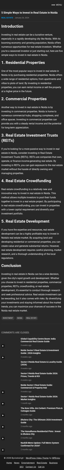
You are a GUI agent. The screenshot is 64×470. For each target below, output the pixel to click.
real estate (31, 318)
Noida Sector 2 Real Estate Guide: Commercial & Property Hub (37, 386)
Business (53, 462)
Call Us (41, 467)
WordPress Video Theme (37, 458)
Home (9, 462)
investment (8, 318)
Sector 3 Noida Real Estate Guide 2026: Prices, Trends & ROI (39, 375)
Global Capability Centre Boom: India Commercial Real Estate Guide (38, 340)
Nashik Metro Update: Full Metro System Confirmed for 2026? (40, 444)
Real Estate (7, 18)
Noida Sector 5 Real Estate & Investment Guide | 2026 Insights (40, 351)
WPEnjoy (56, 458)
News (16, 462)
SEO (22, 467)
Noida (19, 318)
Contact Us (31, 467)
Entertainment (28, 462)
